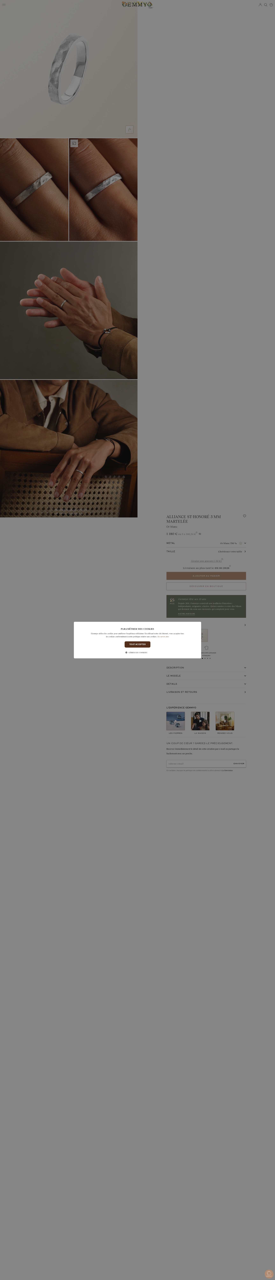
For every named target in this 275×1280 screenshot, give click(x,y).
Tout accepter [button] (137, 644)
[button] (137, 652)
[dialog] (137, 640)
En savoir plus (163, 636)
